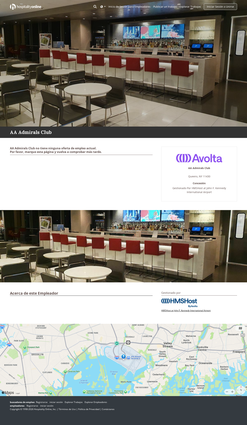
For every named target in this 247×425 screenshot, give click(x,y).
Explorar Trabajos (190, 6)
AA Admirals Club (199, 168)
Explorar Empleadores (96, 402)
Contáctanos (108, 409)
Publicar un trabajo (165, 6)
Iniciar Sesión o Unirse (220, 6)
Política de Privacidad (88, 409)
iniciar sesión (56, 402)
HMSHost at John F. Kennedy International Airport (186, 310)
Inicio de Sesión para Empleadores (129, 6)
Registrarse (42, 402)
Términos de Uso (67, 409)
